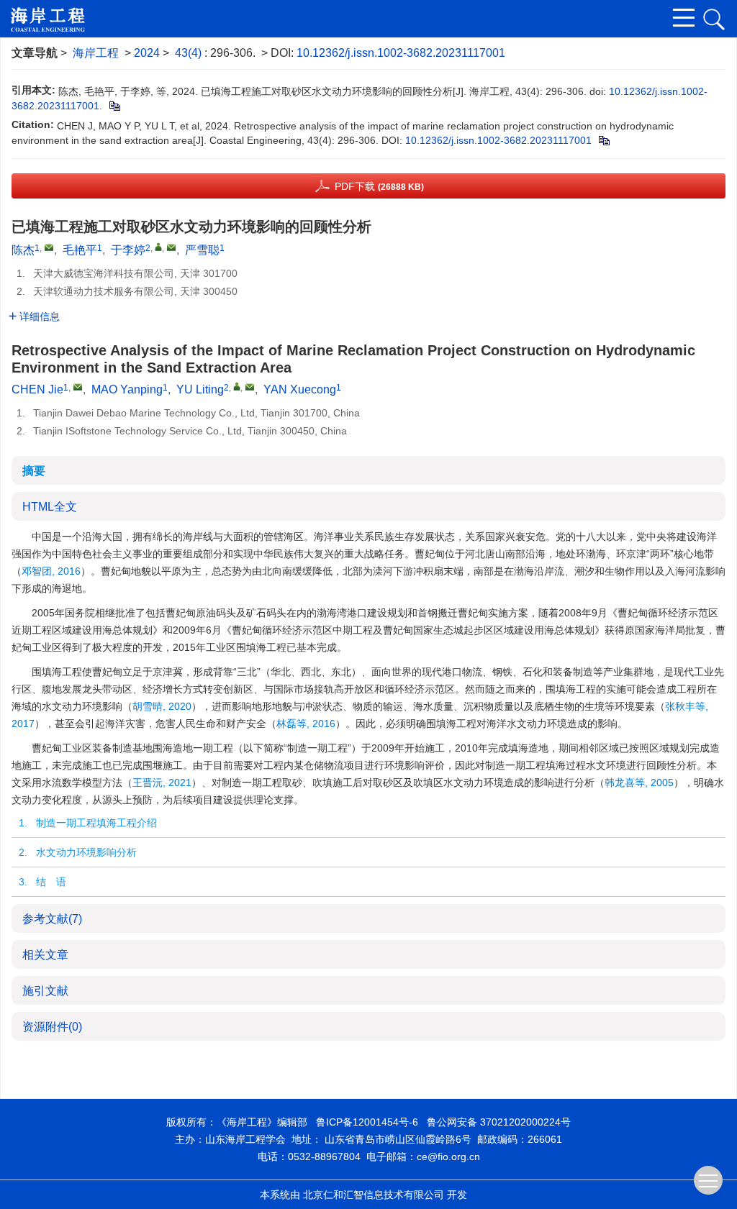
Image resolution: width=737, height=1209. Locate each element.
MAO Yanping (127, 389)
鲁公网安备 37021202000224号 (499, 1122)
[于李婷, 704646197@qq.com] (158, 246)
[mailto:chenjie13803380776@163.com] (49, 247)
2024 (147, 53)
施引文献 (45, 991)
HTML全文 (49, 507)
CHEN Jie (37, 389)
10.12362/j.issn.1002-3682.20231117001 (401, 53)
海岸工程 (96, 53)
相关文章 (45, 955)
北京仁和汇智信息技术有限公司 (373, 1194)
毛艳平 (80, 250)
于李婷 (128, 250)
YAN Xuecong (299, 389)
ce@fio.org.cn (448, 1156)
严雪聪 (202, 250)
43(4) (189, 53)
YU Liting (200, 389)
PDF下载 (379, 186)
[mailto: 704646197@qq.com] (250, 387)
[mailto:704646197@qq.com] (171, 247)
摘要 (33, 471)
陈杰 (23, 250)
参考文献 (52, 919)
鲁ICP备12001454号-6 (367, 1122)
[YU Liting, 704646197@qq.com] (236, 386)
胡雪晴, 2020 (161, 706)
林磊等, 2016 (305, 723)
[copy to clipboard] (603, 140)
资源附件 (52, 1027)
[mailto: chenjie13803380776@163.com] (78, 387)
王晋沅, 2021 (161, 782)
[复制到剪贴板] (114, 105)
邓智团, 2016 (51, 571)
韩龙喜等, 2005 (639, 782)
